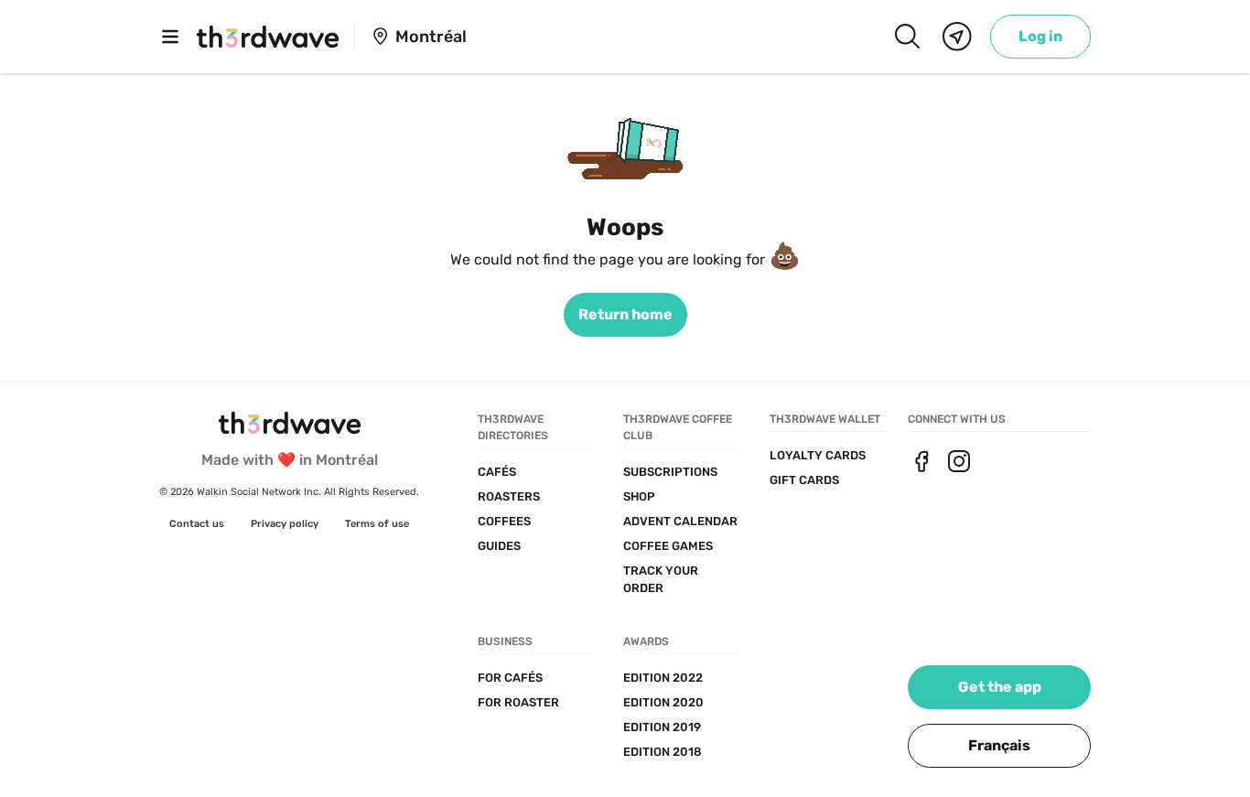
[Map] (957, 36)
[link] (1040, 37)
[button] (999, 746)
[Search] (907, 36)
